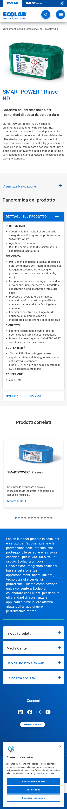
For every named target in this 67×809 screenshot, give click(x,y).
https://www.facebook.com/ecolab (30, 712)
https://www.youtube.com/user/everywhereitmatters (48, 712)
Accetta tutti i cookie (33, 781)
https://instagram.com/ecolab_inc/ (39, 712)
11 (48, 518)
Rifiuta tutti (33, 790)
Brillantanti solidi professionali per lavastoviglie (31, 28)
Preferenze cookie (33, 724)
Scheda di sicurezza (23, 396)
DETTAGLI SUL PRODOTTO (26, 217)
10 (45, 518)
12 (51, 518)
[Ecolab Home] (13, 15)
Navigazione (19, 186)
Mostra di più (15, 501)
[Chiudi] (60, 746)
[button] (45, 14)
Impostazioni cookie (33, 798)
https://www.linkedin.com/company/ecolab (20, 712)
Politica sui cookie (45, 773)
